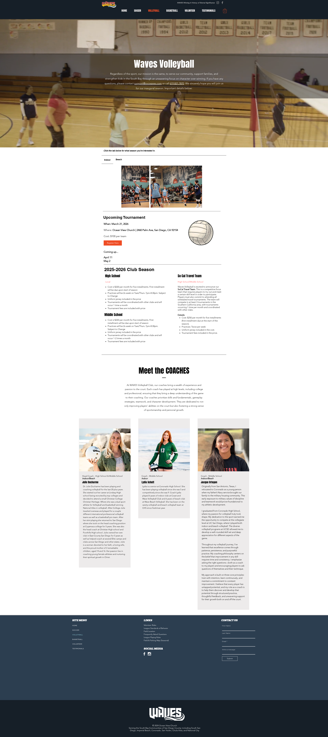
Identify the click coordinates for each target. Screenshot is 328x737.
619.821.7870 (177, 83)
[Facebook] (222, 2)
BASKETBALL (77, 639)
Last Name (226, 633)
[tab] (107, 159)
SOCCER (75, 630)
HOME (74, 625)
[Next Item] (197, 186)
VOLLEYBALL (77, 635)
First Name (226, 626)
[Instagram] (217, 2)
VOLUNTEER (77, 644)
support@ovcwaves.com (148, 83)
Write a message (228, 649)
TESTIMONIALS (78, 648)
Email (224, 641)
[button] (225, 10)
